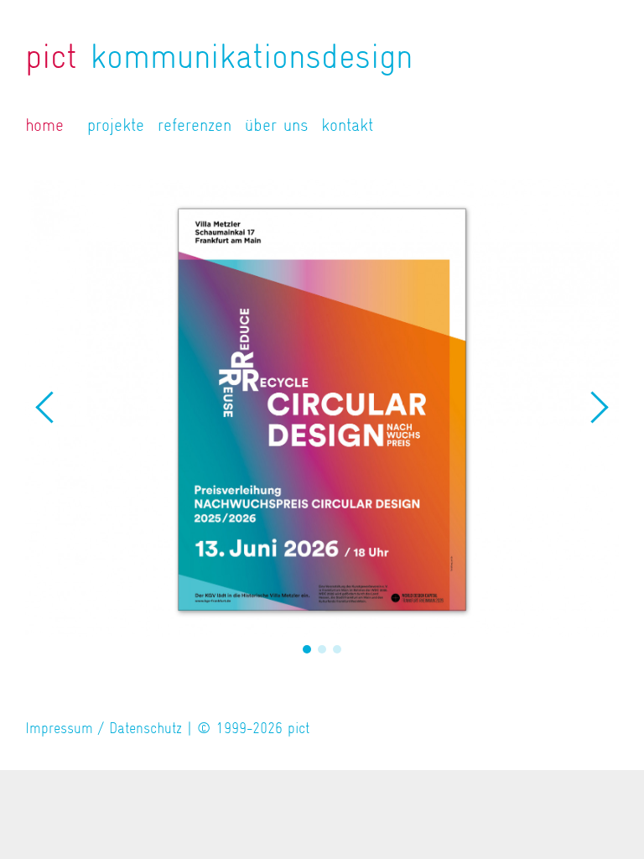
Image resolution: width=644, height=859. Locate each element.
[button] (306, 649)
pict (298, 728)
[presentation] (46, 408)
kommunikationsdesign (219, 56)
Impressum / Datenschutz (103, 728)
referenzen (194, 125)
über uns (276, 125)
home (44, 125)
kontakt (347, 125)
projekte (115, 125)
